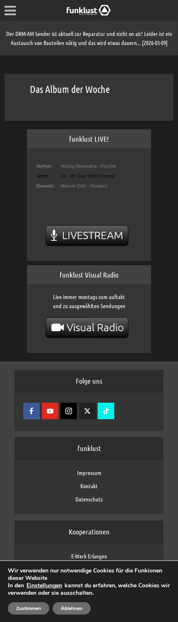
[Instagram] (68, 411)
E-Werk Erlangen (89, 556)
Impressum (89, 472)
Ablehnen (71, 608)
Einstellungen (44, 585)
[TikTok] (106, 411)
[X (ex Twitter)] (87, 411)
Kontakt (89, 485)
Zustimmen (28, 608)
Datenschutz (89, 499)
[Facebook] (31, 411)
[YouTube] (50, 411)
